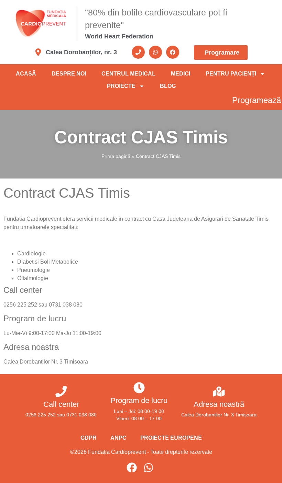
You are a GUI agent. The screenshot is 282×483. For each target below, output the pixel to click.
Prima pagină (115, 156)
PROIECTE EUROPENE (171, 438)
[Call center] (61, 391)
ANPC (118, 438)
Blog (168, 86)
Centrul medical (128, 74)
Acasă (26, 74)
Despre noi (69, 74)
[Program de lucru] (139, 387)
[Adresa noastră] (219, 391)
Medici (180, 74)
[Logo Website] (44, 23)
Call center (61, 404)
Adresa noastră (219, 404)
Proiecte (121, 86)
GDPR (88, 438)
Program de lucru (138, 400)
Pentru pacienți (231, 74)
